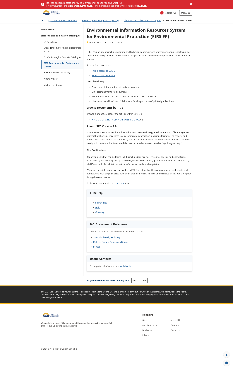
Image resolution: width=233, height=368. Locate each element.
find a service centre (68, 326)
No (144, 280)
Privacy (145, 335)
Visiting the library (53, 85)
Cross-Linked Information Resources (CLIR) (62, 49)
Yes (135, 280)
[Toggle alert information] (162, 13)
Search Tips (101, 202)
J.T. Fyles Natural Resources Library (110, 242)
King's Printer (51, 78)
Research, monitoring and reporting (100, 20)
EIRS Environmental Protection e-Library (61, 65)
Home (145, 320)
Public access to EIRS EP (104, 70)
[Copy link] (226, 363)
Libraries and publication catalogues (142, 20)
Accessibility (175, 320)
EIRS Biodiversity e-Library (57, 72)
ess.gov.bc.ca (139, 5)
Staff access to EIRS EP (103, 75)
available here (127, 266)
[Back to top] (226, 354)
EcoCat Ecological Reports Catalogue (62, 57)
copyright (120, 183)
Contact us (175, 330)
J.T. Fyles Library (51, 42)
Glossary (99, 212)
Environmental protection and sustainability (54, 20)
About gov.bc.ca (149, 325)
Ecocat (96, 246)
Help (97, 207)
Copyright (174, 325)
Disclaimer (147, 330)
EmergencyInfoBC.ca (81, 5)
